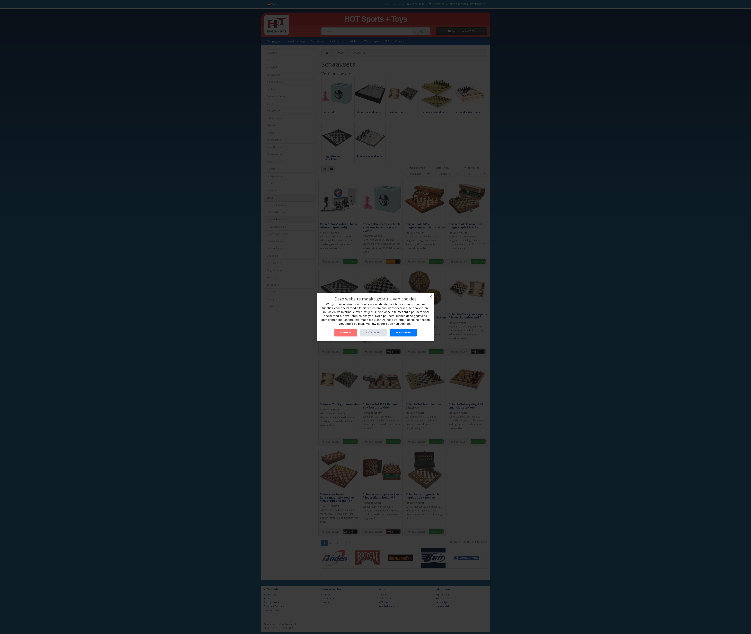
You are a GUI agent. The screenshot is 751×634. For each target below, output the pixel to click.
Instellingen (373, 332)
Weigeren (345, 332)
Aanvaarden (403, 332)
